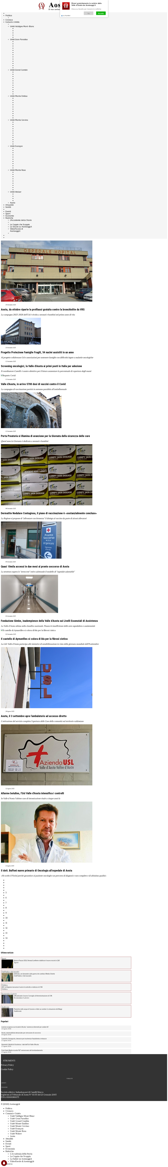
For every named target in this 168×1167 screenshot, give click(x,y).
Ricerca (8, 1164)
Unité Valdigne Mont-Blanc (22, 26)
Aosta (12, 203)
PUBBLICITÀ (70, 1078)
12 (6, 928)
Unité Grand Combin (19, 70)
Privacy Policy (7, 1065)
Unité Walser (15, 192)
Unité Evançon (16, 146)
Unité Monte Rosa (18, 170)
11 (6, 923)
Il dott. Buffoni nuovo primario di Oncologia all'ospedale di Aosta (36, 870)
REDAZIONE (4, 1087)
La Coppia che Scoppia (20, 224)
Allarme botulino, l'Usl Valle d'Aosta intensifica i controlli (32, 793)
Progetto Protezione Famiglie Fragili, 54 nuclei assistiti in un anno (37, 352)
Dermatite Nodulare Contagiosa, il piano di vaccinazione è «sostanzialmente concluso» (49, 513)
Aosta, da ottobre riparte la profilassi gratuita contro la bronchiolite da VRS (43, 309)
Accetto (101, 13)
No (89, 13)
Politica (8, 15)
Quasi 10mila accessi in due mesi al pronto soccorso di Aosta (35, 566)
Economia (9, 216)
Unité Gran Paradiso (19, 39)
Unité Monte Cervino (19, 120)
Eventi (8, 211)
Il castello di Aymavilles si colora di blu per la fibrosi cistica (34, 638)
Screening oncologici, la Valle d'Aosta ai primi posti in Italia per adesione (41, 366)
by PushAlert (66, 15)
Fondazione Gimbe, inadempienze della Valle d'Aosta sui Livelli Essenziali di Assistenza (49, 620)
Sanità (8, 207)
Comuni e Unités (12, 22)
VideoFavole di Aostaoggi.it (16, 230)
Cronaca (9, 20)
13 (6, 933)
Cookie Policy (7, 1069)
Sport (7, 214)
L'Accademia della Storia (21, 220)
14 (6, 938)
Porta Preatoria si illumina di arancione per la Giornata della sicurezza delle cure (45, 436)
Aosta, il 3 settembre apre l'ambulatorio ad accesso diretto (34, 716)
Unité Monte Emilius (18, 96)
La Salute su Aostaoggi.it (21, 227)
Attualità (9, 205)
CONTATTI (3, 1083)
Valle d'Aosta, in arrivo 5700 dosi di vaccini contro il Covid (33, 384)
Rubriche (9, 218)
